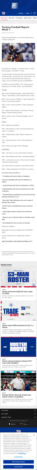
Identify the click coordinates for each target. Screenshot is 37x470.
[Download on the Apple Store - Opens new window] (12, 424)
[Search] (31, 13)
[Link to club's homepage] (3, 12)
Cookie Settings (18, 457)
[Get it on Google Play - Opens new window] (24, 425)
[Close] (34, 435)
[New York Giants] (18, 432)
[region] (18, 451)
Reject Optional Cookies (18, 461)
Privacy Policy (22, 453)
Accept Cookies (18, 466)
